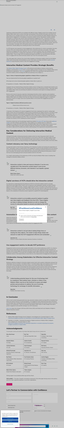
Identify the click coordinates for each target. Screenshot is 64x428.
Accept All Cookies (10, 418)
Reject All (10, 421)
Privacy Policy (34, 216)
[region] (10, 418)
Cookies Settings (10, 424)
